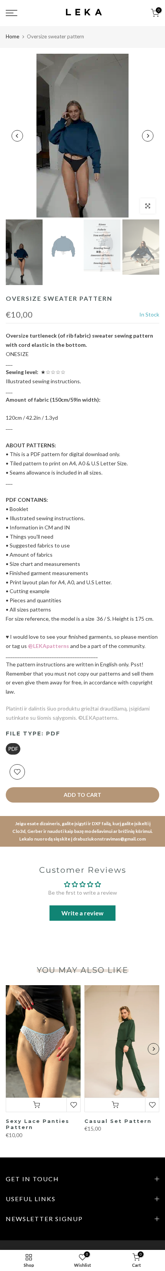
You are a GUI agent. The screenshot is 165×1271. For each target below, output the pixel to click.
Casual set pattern (118, 1121)
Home (12, 36)
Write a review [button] (82, 913)
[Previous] (17, 136)
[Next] (147, 136)
